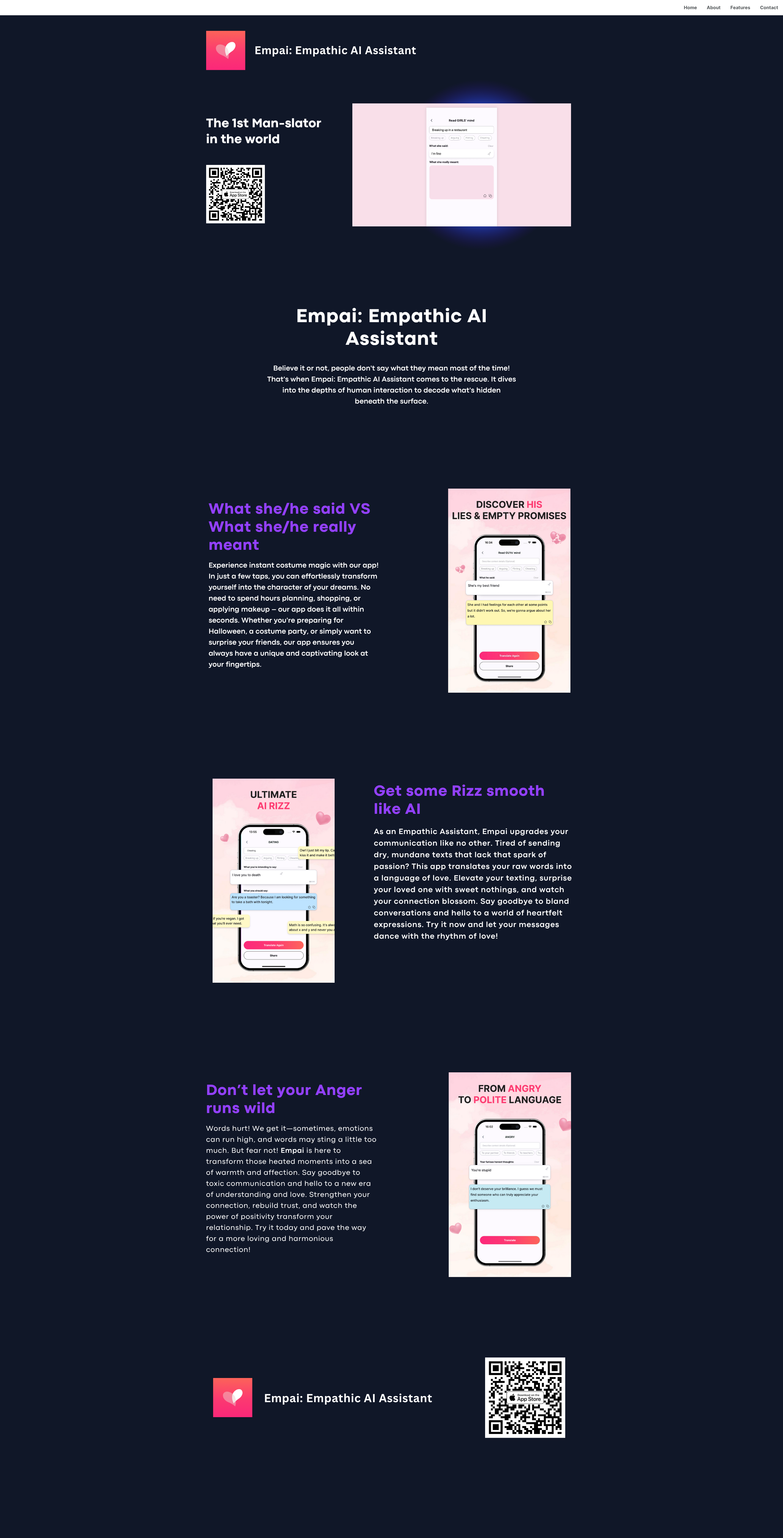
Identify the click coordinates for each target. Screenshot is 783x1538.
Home (690, 7)
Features (740, 7)
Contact (769, 7)
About (714, 7)
